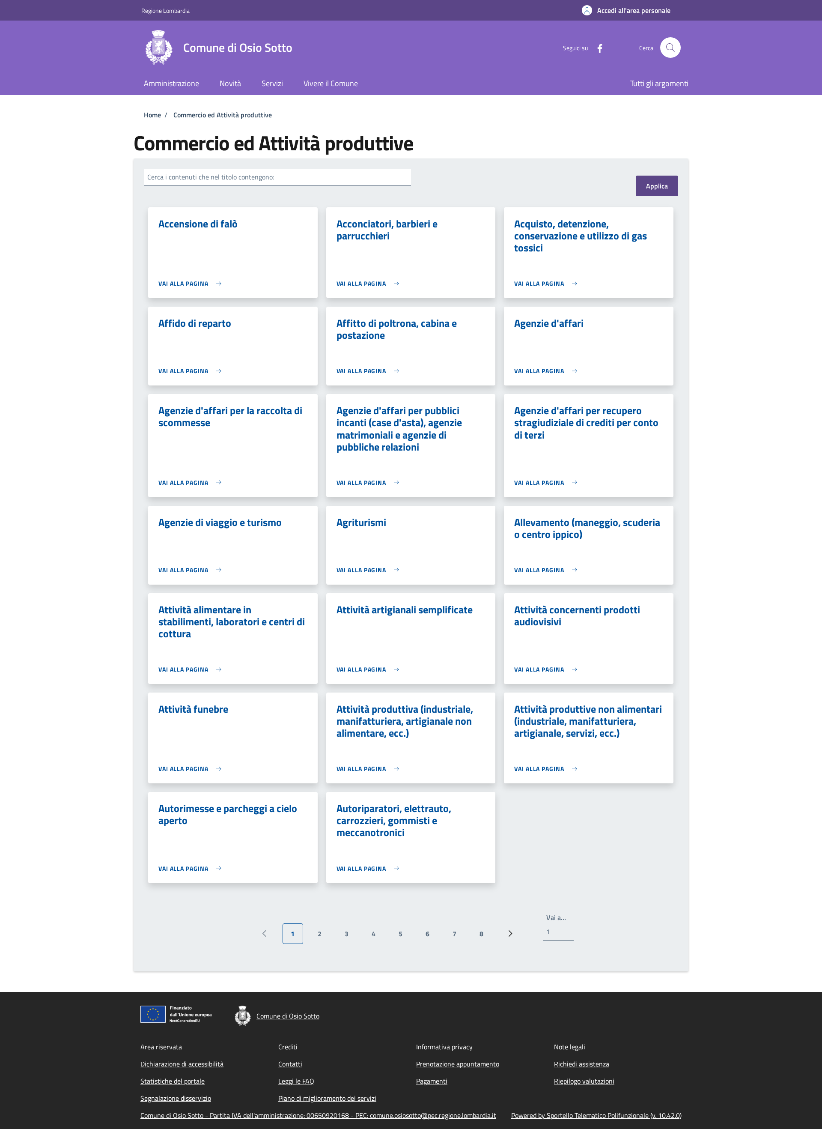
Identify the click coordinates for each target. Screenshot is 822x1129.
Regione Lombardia (165, 10)
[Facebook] (596, 47)
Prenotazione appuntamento (457, 1064)
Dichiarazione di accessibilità (181, 1064)
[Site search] (670, 47)
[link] (192, 283)
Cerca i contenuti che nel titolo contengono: (210, 177)
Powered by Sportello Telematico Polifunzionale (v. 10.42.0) (596, 1115)
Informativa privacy (444, 1047)
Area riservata (161, 1047)
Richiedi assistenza (581, 1064)
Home (152, 115)
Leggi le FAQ (296, 1081)
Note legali (569, 1047)
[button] (626, 10)
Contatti (290, 1064)
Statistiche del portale (172, 1081)
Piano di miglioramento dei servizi (327, 1098)
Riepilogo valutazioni (584, 1081)
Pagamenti (431, 1081)
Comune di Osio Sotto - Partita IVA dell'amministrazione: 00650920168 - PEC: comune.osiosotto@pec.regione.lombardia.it (318, 1115)
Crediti (288, 1047)
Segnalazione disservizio (175, 1098)
